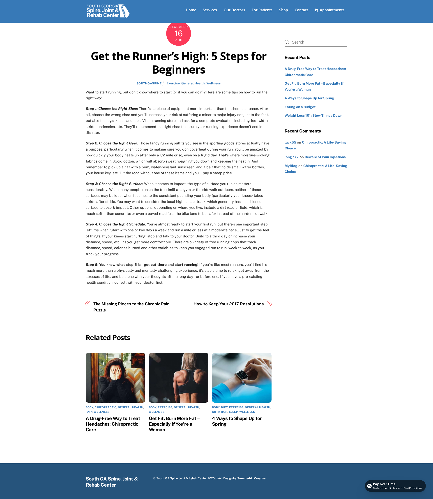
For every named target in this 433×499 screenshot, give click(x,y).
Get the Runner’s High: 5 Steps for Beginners (179, 62)
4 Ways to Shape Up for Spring (309, 98)
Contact (301, 9)
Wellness (213, 83)
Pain (89, 411)
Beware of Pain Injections (325, 157)
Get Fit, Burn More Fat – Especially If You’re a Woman (174, 423)
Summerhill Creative (251, 478)
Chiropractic (105, 407)
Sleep (233, 411)
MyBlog (291, 166)
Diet (224, 407)
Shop (283, 9)
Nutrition (219, 411)
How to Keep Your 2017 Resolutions (228, 304)
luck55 (290, 142)
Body (89, 407)
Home (191, 9)
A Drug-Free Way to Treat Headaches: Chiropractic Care (113, 423)
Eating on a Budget (300, 107)
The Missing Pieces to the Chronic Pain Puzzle (131, 307)
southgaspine (149, 83)
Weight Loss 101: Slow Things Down (313, 115)
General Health (193, 83)
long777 (292, 157)
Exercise (173, 83)
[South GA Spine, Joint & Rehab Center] (108, 17)
